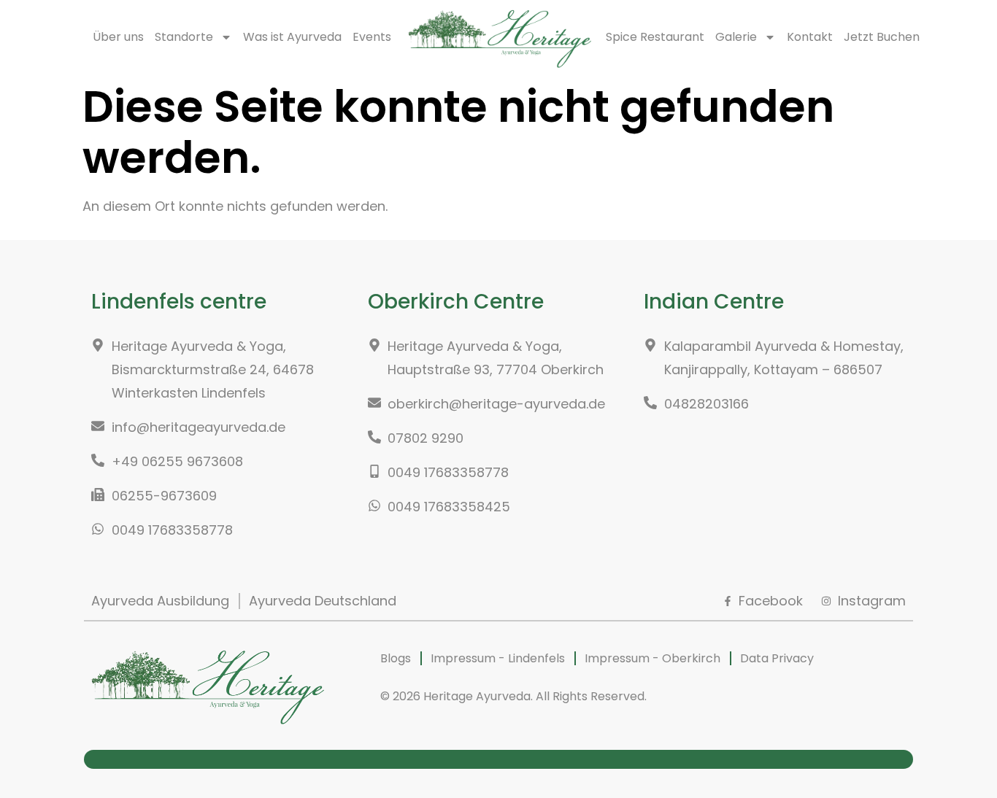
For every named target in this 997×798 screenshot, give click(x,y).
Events (372, 36)
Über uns (118, 36)
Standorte (184, 36)
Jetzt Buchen (882, 36)
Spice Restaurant (655, 36)
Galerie (736, 36)
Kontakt (810, 36)
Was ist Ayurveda (292, 36)
